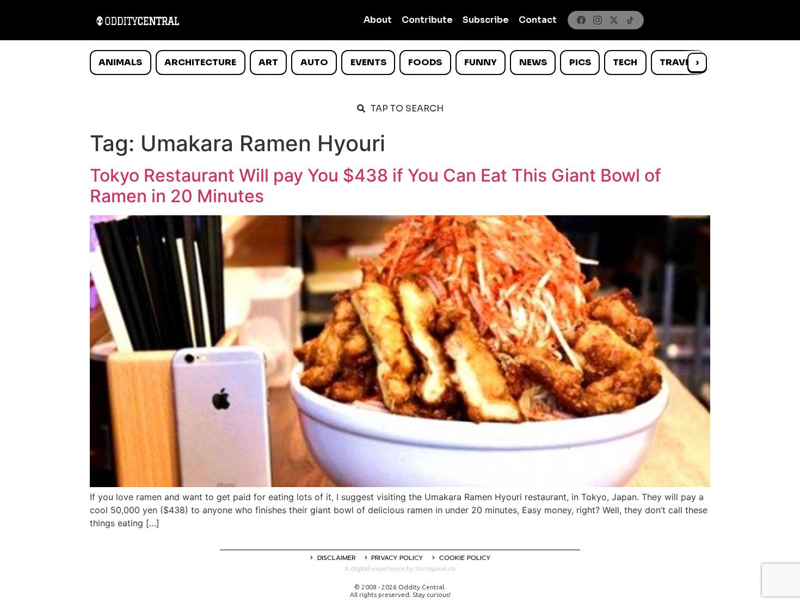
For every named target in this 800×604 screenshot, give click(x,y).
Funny (480, 62)
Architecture (200, 62)
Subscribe (486, 20)
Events (368, 62)
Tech (625, 62)
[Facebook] (581, 20)
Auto (314, 62)
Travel (677, 62)
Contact (538, 20)
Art (268, 62)
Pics (580, 62)
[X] (614, 20)
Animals (120, 62)
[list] (400, 62)
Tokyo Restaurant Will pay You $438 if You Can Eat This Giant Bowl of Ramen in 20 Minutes (375, 186)
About (378, 20)
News (533, 62)
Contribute (427, 20)
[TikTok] (630, 20)
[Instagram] (597, 20)
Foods (425, 62)
